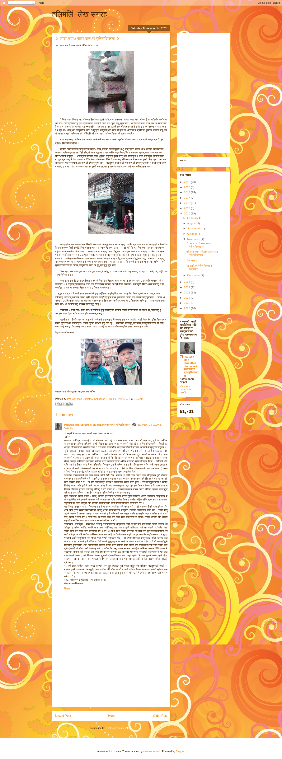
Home (112, 715)
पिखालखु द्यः (192, 260)
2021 (187, 281)
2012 (187, 182)
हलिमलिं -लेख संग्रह (79, 14)
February (193, 217)
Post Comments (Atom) (119, 728)
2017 (187, 197)
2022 (187, 287)
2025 (187, 302)
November (194, 239)
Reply (67, 588)
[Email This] (57, 404)
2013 (187, 187)
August (191, 223)
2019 (187, 208)
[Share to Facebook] (68, 404)
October (192, 233)
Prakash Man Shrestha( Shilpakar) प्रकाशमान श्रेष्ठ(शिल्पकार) (97, 424)
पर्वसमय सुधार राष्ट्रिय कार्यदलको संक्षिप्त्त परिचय (202, 253)
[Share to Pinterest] (71, 404)
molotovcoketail (152, 751)
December (194, 275)
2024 (187, 297)
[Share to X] (64, 404)
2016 (187, 192)
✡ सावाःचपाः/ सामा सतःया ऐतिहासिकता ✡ (199, 245)
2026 (187, 308)
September (194, 228)
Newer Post (63, 715)
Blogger (180, 751)
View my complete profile (185, 389)
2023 (187, 292)
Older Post (160, 715)
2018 (187, 202)
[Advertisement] (111, 677)
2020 (187, 213)
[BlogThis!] (60, 404)
